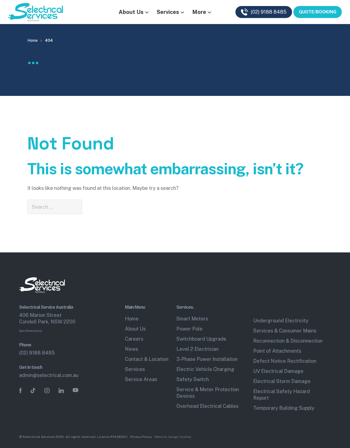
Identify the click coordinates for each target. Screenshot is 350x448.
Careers (134, 339)
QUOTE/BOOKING (317, 11)
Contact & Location (146, 359)
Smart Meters (192, 319)
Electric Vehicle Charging (205, 369)
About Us (131, 12)
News (131, 349)
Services (168, 12)
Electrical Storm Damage (282, 381)
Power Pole (189, 329)
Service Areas (141, 379)
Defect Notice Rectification (284, 361)
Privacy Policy (140, 437)
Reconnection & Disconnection (288, 341)
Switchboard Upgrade (201, 339)
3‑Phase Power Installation (207, 359)
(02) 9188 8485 (37, 353)
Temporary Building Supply (283, 408)
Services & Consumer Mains (284, 331)
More (199, 12)
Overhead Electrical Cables (207, 406)
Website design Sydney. (173, 437)
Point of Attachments (277, 351)
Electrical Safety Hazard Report (281, 394)
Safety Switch (192, 379)
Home (132, 319)
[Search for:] (54, 207)
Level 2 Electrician (197, 349)
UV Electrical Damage (278, 371)
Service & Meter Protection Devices (207, 393)
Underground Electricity (280, 320)
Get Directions (30, 331)
